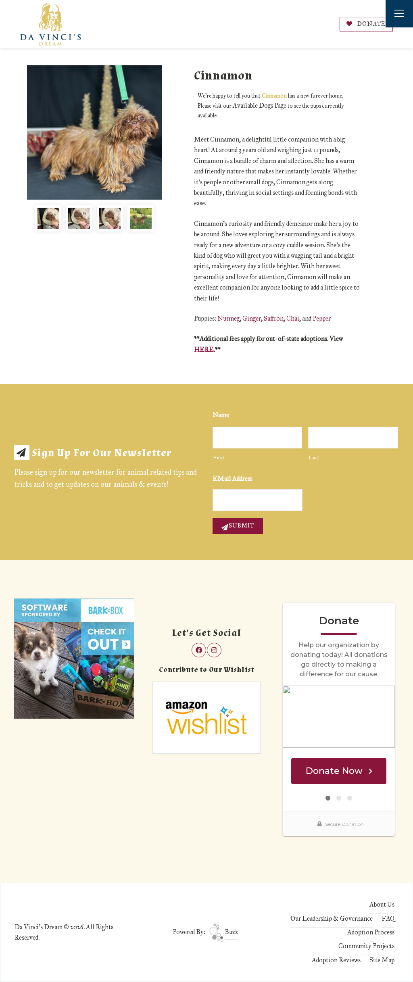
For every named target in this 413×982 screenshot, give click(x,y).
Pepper (322, 318)
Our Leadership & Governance (331, 918)
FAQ (388, 918)
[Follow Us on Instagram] (214, 650)
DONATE (371, 24)
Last (314, 458)
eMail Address (232, 478)
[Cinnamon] (94, 132)
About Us (381, 904)
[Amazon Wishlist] (206, 717)
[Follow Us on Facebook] (199, 650)
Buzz (230, 932)
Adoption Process (370, 932)
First (219, 458)
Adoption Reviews (336, 960)
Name (221, 415)
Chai (292, 318)
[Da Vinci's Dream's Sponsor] (74, 658)
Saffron (274, 318)
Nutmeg (228, 318)
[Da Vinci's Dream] (50, 24)
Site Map (381, 960)
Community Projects (366, 946)
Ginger (251, 318)
